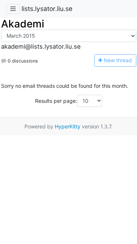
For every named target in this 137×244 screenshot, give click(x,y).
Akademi (22, 24)
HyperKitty (67, 126)
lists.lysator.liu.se (47, 8)
